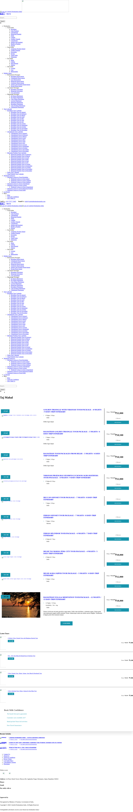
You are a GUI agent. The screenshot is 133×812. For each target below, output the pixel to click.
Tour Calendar (8, 109)
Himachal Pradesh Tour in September (21, 166)
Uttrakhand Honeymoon (18, 78)
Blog (8, 195)
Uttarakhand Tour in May (18, 140)
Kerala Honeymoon (16, 86)
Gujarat (13, 68)
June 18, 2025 (13, 744)
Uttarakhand (14, 32)
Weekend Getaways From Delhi (16, 190)
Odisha (13, 62)
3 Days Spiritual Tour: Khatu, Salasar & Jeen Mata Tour (22, 691)
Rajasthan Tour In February (19, 114)
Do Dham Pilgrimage (17, 97)
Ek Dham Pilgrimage (17, 96)
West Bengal (14, 63)
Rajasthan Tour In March (18, 115)
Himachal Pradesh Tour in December (21, 171)
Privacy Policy (8, 759)
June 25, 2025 (13, 739)
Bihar (12, 60)
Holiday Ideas (8, 73)
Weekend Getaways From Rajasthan (17, 177)
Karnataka (14, 52)
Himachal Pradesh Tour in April (20, 157)
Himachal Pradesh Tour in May (20, 159)
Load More (66, 623)
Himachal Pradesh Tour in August (20, 164)
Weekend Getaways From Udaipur (21, 180)
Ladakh (13, 37)
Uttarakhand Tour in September (20, 146)
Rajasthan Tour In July (17, 122)
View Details (117, 422)
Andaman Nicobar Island (18, 49)
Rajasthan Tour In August (18, 123)
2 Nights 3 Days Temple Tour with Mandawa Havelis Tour (23, 638)
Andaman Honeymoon (17, 83)
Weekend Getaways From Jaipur (20, 179)
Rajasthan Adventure (17, 89)
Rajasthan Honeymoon (17, 76)
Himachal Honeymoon (17, 81)
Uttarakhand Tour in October (19, 148)
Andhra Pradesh (15, 50)
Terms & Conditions (13, 197)
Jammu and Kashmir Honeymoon (20, 84)
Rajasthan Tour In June (17, 120)
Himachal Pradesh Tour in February (21, 154)
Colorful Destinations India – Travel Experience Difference (27, 737)
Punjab (13, 45)
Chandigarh (14, 40)
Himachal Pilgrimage (17, 102)
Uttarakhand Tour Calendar (15, 131)
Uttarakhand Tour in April (18, 138)
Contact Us (7, 754)
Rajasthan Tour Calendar (14, 110)
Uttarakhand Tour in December (20, 151)
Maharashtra (14, 71)
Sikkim (13, 65)
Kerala (13, 53)
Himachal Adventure (17, 91)
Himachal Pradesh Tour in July (19, 162)
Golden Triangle (15, 39)
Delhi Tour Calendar (13, 172)
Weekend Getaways (9, 175)
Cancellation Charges (10, 762)
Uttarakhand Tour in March (19, 136)
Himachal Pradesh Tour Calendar (16, 153)
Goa (12, 70)
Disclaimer (7, 764)
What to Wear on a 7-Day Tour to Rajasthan (22, 747)
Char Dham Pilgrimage (17, 99)
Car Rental (7, 192)
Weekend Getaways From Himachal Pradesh (20, 188)
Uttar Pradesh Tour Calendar (15, 174)
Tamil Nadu (14, 55)
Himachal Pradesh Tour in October (21, 167)
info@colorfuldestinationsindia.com (35, 201)
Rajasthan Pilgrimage (17, 104)
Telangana (14, 57)
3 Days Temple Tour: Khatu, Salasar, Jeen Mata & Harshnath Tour (25, 673)
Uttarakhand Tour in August (19, 144)
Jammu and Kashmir (17, 42)
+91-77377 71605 (11, 201)
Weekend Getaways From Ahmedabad (22, 187)
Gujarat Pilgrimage (16, 101)
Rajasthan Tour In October (18, 127)
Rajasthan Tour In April (17, 117)
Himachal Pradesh (16, 34)
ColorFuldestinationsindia (28, 739)
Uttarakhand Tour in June (18, 141)
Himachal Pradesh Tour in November (21, 169)
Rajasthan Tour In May (17, 118)
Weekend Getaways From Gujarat (17, 185)
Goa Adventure (15, 92)
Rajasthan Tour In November (19, 128)
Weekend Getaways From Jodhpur (21, 182)
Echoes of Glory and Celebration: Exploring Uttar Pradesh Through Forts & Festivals (35, 742)
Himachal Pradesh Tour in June (20, 161)
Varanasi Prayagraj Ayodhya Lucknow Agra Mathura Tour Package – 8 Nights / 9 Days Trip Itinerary (70, 477)
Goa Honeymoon (16, 79)
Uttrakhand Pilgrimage (17, 107)
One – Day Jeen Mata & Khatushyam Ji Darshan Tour (21, 655)
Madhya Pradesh (15, 44)
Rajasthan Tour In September (19, 125)
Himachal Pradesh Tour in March (20, 156)
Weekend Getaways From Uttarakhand (18, 184)
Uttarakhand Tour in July (18, 143)
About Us (6, 756)
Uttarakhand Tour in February (19, 135)
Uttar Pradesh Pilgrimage (18, 105)
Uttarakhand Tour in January (19, 133)
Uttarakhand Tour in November (20, 149)
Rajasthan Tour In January (18, 112)
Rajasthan (13, 29)
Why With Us (11, 198)
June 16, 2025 (13, 749)
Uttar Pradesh (15, 31)
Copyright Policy (8, 761)
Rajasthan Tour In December (19, 130)
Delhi (12, 36)
